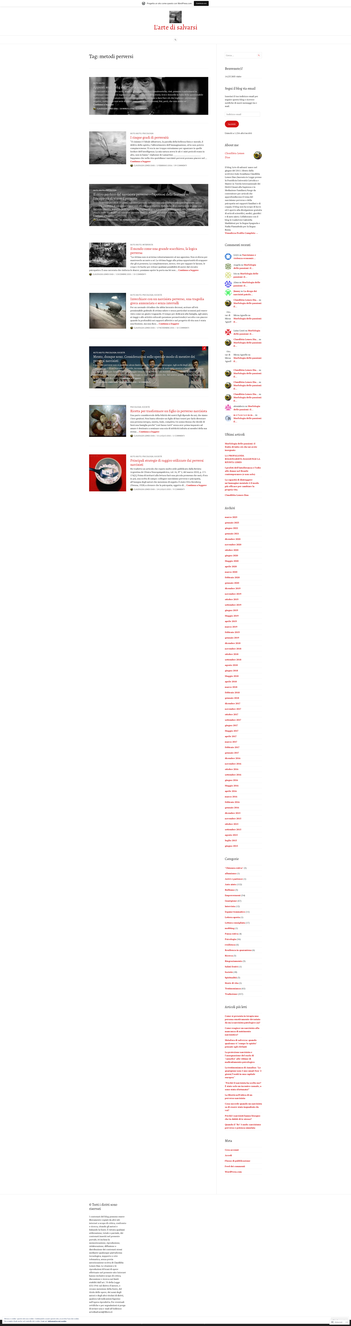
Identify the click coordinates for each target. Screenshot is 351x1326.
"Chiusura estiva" (234, 867)
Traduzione (231, 993)
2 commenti (179, 436)
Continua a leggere (103, 104)
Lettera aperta (232, 917)
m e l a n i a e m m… (244, 414)
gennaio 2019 (232, 637)
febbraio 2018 (232, 692)
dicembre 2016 (232, 758)
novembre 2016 (233, 763)
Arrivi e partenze (234, 878)
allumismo (230, 873)
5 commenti (142, 109)
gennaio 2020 (232, 582)
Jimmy (236, 291)
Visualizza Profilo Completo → (241, 233)
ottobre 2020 (231, 549)
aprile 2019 (231, 621)
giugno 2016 (231, 780)
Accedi (228, 1155)
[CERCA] (175, 40)
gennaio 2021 (232, 533)
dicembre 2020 (232, 539)
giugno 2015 (231, 845)
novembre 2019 (233, 593)
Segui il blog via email (240, 88)
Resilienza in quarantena (238, 950)
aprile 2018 (231, 681)
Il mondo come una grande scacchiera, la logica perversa (163, 250)
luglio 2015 (231, 840)
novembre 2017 (233, 708)
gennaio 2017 (232, 752)
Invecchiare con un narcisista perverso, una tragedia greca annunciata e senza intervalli (167, 301)
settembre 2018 (233, 659)
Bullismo (230, 889)
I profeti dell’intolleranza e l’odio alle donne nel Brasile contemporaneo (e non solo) (243, 471)
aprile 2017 (231, 736)
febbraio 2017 (232, 747)
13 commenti (139, 274)
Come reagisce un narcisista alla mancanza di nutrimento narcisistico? (242, 1031)
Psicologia (147, 133)
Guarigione (231, 900)
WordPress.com (233, 1171)
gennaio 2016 (232, 807)
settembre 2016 (233, 774)
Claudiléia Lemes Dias (237, 495)
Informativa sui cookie (57, 1321)
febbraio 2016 (232, 802)
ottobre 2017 (231, 714)
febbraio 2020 (232, 577)
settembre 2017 (233, 719)
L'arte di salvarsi (175, 27)
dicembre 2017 (232, 703)
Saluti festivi (231, 966)
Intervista (147, 245)
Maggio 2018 (231, 676)
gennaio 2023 (232, 522)
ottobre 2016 (231, 769)
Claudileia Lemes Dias (107, 109)
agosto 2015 (231, 834)
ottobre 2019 (231, 599)
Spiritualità (231, 977)
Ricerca (229, 955)
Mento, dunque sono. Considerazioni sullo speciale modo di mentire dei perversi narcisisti (144, 358)
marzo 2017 (231, 741)
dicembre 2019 (232, 588)
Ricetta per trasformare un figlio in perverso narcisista (168, 411)
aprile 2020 (231, 566)
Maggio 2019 (231, 615)
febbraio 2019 (232, 632)
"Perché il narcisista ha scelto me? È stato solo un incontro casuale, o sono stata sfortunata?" (243, 1086)
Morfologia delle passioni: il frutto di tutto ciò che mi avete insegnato (241, 447)
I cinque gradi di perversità (149, 137)
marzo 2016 (231, 796)
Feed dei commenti (235, 1166)
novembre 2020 (233, 544)
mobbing (229, 928)
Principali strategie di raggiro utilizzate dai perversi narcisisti (167, 462)
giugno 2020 (231, 555)
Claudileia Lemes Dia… (245, 299)
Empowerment (232, 895)
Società (158, 295)
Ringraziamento (233, 961)
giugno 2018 (231, 670)
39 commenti (180, 165)
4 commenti (144, 382)
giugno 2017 (231, 725)
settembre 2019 (233, 604)
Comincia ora (201, 3)
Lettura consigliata (235, 922)
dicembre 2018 (232, 643)
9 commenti (179, 489)
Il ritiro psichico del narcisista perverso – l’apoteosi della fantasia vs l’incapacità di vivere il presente (141, 196)
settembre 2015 (233, 829)
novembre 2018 (233, 648)
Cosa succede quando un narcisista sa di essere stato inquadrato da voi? (243, 1107)
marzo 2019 (231, 626)
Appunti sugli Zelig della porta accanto (120, 87)
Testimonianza (233, 988)
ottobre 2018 (231, 654)
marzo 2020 (231, 571)
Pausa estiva (231, 933)
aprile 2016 (231, 791)
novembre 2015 (233, 818)
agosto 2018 (231, 665)
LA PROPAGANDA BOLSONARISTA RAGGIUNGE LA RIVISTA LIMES (242, 459)
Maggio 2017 (231, 730)
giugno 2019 (231, 610)
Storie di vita (231, 983)
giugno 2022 (231, 528)
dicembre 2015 (232, 813)
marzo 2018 (231, 686)
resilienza (230, 944)
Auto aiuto (99, 83)
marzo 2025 (231, 517)
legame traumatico (235, 911)
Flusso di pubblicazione (237, 1160)
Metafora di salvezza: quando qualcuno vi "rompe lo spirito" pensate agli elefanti (241, 1043)
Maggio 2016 (231, 785)
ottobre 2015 (231, 823)
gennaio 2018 (232, 697)
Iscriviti (232, 124)
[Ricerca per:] (243, 55)
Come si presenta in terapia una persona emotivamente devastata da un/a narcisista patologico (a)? (242, 1019)
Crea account (232, 1149)
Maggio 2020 (231, 560)
